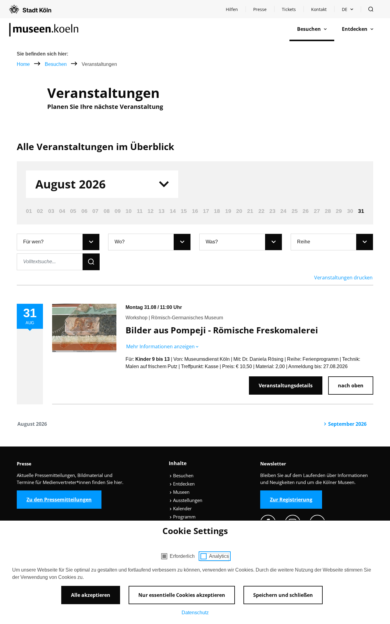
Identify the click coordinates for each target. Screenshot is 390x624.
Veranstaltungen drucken (343, 277)
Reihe (303, 241)
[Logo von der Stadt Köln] (30, 9)
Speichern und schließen (283, 595)
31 (361, 211)
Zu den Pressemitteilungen (59, 499)
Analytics (219, 556)
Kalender (182, 508)
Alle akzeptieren (90, 595)
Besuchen (56, 64)
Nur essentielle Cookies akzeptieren (181, 595)
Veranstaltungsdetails (286, 385)
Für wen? (33, 241)
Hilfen (235, 10)
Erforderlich (182, 556)
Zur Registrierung (291, 499)
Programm (184, 517)
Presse (260, 9)
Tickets (289, 9)
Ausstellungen (187, 500)
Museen (181, 492)
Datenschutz (195, 612)
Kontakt (319, 9)
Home (23, 64)
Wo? (120, 241)
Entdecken (183, 484)
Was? (212, 241)
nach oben (350, 385)
